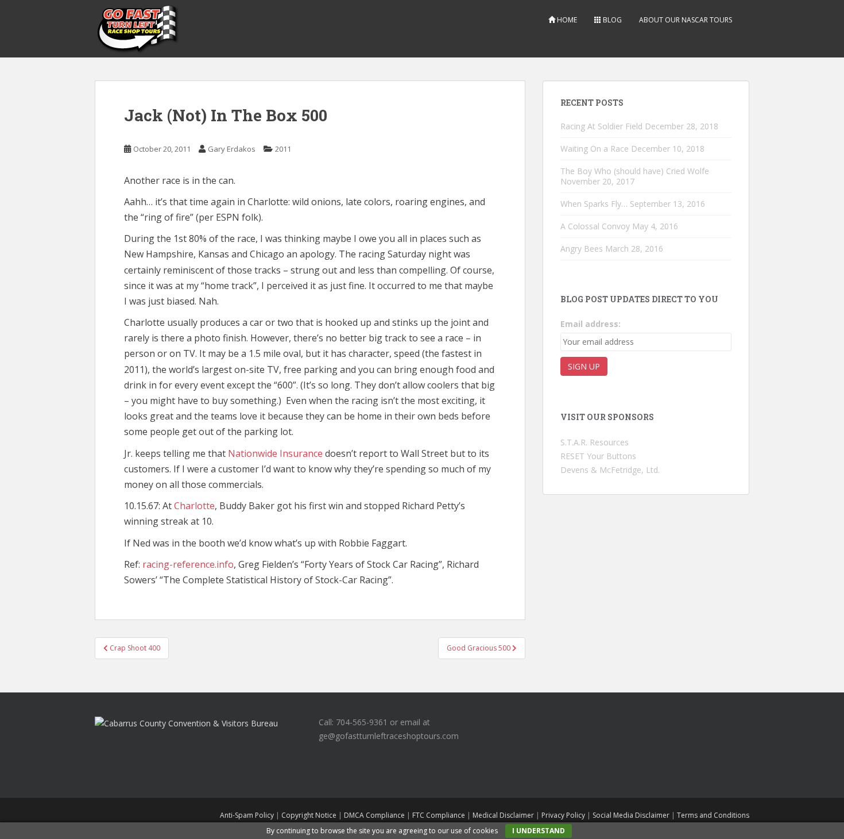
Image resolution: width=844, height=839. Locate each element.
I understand (538, 831)
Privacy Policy (563, 815)
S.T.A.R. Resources (594, 442)
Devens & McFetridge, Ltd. (610, 469)
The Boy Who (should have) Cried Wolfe (634, 171)
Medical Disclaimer (503, 815)
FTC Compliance (438, 815)
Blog (611, 20)
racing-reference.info (188, 564)
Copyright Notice (308, 815)
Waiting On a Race (594, 148)
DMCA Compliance (374, 815)
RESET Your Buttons (598, 456)
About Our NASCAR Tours (685, 20)
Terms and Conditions (713, 815)
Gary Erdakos (231, 149)
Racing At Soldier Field (601, 126)
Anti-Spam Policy (247, 815)
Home (566, 20)
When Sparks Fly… (594, 203)
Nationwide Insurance (275, 453)
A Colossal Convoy (595, 226)
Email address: (590, 323)
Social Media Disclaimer (631, 815)
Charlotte (194, 505)
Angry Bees (581, 248)
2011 (283, 149)
